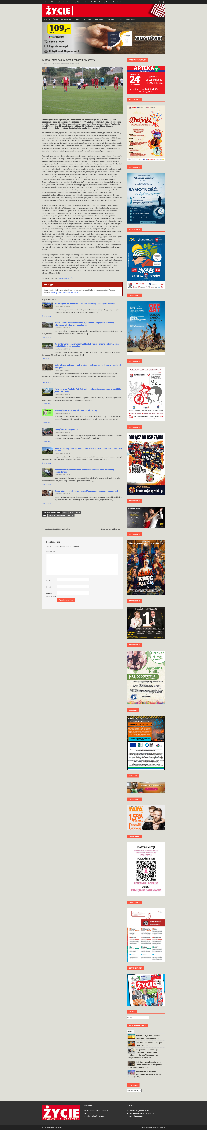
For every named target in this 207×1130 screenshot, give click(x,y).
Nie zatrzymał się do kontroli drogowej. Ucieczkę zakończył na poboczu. (85, 303)
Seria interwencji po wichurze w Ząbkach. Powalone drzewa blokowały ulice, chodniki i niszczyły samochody (87, 345)
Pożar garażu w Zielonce (110, 529)
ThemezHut (58, 1127)
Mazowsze (130, 19)
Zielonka (108, 2)
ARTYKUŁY (130, 1031)
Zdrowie (110, 19)
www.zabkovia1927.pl (66, 278)
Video (119, 19)
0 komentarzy (46, 316)
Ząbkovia (70, 515)
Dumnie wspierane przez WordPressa (153, 1127)
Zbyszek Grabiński (61, 63)
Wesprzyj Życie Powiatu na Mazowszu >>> (66, 292)
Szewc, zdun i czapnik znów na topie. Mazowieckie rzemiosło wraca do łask (86, 491)
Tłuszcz (101, 2)
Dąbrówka (80, 2)
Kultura (87, 19)
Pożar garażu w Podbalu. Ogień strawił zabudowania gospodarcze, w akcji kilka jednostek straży (88, 390)
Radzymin (72, 2)
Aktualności (66, 19)
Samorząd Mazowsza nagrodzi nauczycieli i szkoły (76, 410)
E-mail (48, 587)
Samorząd (98, 19)
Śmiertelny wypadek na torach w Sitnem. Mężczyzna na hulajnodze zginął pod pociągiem (88, 366)
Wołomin (46, 2)
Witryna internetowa (51, 595)
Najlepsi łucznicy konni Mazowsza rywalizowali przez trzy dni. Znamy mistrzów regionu (88, 449)
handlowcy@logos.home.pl (143, 1113)
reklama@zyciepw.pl (135, 1116)
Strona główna (51, 19)
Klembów (94, 2)
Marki (65, 2)
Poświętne (116, 2)
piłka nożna (61, 515)
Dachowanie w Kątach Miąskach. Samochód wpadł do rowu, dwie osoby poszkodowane (84, 470)
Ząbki (52, 2)
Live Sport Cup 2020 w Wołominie (57, 529)
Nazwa (48, 580)
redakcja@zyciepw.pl (97, 1116)
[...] (97, 312)
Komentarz (50, 551)
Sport (78, 19)
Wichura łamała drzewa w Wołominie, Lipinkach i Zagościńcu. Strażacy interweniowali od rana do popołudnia (84, 323)
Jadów (87, 2)
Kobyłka (58, 2)
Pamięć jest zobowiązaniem (66, 429)
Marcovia (52, 515)
